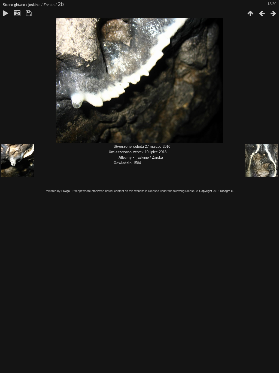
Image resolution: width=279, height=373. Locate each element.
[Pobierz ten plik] (28, 13)
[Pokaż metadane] (17, 13)
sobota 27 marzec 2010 (151, 146)
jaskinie (34, 5)
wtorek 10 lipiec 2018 (149, 152)
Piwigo (65, 191)
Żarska (49, 5)
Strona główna (14, 5)
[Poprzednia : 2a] (262, 13)
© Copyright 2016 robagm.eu (215, 191)
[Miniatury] (250, 13)
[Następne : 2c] (273, 13)
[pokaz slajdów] (5, 13)
